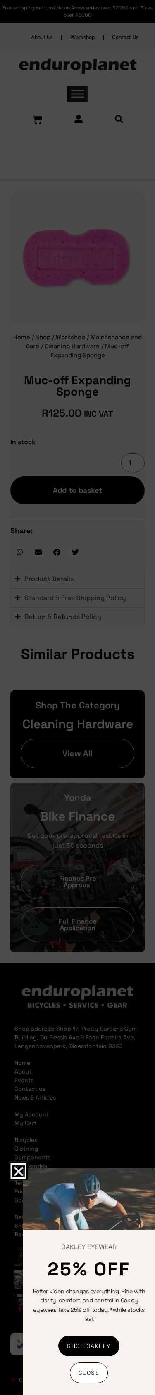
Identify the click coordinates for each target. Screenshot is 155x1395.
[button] (18, 1171)
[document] (77, 697)
